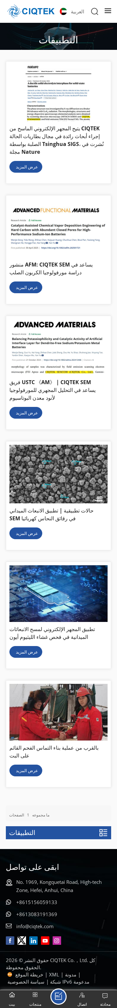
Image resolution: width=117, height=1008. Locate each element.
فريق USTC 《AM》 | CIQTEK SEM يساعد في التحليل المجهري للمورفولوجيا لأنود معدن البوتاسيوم (52, 390)
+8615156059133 (36, 902)
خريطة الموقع (29, 974)
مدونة (70, 974)
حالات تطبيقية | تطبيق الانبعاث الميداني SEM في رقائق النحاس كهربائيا (51, 514)
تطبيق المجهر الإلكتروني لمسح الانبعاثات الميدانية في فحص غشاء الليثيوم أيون (52, 633)
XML (54, 974)
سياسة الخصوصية (26, 981)
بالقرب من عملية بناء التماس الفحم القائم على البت (53, 751)
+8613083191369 (36, 914)
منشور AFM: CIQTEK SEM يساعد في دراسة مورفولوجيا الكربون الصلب (51, 268)
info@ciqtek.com (35, 926)
